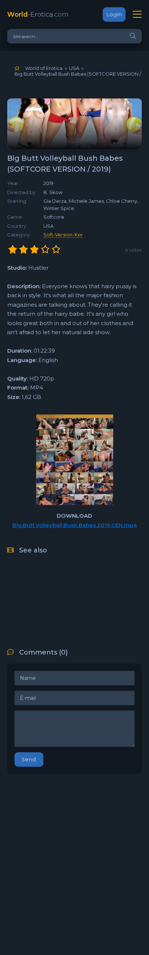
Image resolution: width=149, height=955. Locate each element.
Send (29, 759)
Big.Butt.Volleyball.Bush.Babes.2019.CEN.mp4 (74, 525)
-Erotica (38, 14)
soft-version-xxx (62, 234)
